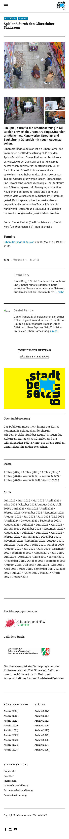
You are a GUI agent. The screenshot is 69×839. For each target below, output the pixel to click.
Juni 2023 (42, 524)
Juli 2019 (57, 552)
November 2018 (15, 560)
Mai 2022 (56, 532)
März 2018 (25, 568)
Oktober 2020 (55, 544)
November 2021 (13, 540)
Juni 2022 (42, 532)
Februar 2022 (12, 536)
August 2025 (46, 504)
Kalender (9, 775)
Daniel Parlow (24, 310)
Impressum (10, 780)
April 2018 (10, 568)
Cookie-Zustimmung (15, 795)
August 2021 (55, 540)
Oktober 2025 (27, 504)
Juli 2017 (17, 572)
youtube (15, 828)
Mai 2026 (38, 500)
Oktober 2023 (29, 520)
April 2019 (24, 556)
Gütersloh (11, 18)
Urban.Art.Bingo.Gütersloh (19, 242)
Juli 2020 (29, 548)
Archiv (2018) (31, 472)
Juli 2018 (28, 564)
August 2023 (11, 524)
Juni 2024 (43, 516)
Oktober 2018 (35, 560)
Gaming (23, 18)
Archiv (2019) (50, 472)
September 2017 (44, 568)
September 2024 (54, 512)
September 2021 (35, 540)
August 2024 (13, 516)
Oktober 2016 (20, 576)
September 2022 (53, 528)
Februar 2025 (12, 512)
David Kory (21, 275)
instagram (10, 828)
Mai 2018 (56, 564)
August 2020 (13, 548)
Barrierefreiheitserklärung (18, 790)
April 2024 (11, 520)
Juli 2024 (29, 516)
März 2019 (39, 556)
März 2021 (38, 544)
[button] (24, 110)
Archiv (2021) (31, 476)
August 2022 (11, 532)
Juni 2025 (18, 508)
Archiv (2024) (31, 480)
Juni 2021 (23, 544)
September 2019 (21, 552)
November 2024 (32, 512)
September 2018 (55, 560)
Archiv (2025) (50, 480)
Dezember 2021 (50, 536)
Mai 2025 (32, 508)
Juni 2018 (43, 564)
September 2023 (50, 520)
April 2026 (52, 500)
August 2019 (41, 552)
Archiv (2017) (12, 472)
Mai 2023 (56, 524)
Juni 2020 (43, 548)
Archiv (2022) (50, 476)
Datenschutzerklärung (16, 785)
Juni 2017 (31, 572)
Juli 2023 (27, 524)
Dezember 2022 (31, 528)
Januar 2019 (56, 556)
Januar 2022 (31, 536)
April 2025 (46, 508)
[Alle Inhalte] (7, 4)
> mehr (60, 292)
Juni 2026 (24, 500)
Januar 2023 (12, 528)
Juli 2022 (27, 532)
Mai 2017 (45, 572)
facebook (5, 828)
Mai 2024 (58, 516)
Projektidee (10, 771)
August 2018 (13, 564)
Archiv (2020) (12, 476)
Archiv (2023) (12, 480)
